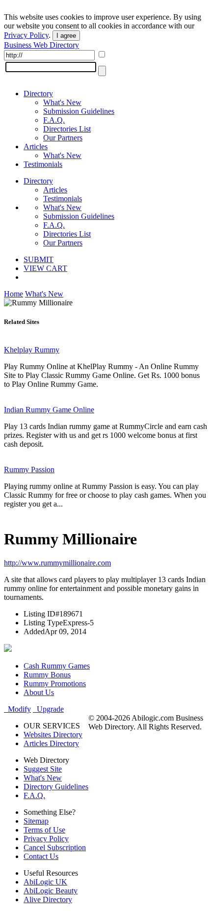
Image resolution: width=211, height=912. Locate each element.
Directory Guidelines (56, 786)
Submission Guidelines (78, 111)
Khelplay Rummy (31, 350)
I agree (66, 35)
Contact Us (41, 856)
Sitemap (36, 821)
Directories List (67, 129)
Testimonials (43, 164)
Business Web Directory (41, 45)
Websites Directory (53, 734)
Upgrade (48, 709)
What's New (62, 102)
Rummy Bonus (47, 675)
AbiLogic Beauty (51, 890)
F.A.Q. (54, 120)
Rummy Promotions (55, 683)
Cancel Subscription (55, 847)
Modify (17, 709)
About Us (39, 692)
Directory (38, 93)
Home (13, 294)
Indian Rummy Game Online (49, 409)
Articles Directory (51, 743)
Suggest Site (43, 769)
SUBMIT (38, 259)
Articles (36, 146)
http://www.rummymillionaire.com (57, 563)
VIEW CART (45, 268)
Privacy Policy (26, 35)
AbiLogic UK (45, 882)
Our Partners (62, 138)
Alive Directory (48, 899)
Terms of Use (44, 830)
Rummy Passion (29, 469)
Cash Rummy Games (57, 666)
